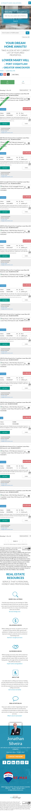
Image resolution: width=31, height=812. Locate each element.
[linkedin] (13, 762)
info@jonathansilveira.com (7, 132)
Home (2, 70)
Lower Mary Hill (10, 70)
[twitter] (9, 762)
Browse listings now (14, 611)
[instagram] (22, 762)
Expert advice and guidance (14, 663)
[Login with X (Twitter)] (8, 75)
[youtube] (18, 762)
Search (15, 21)
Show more (25, 37)
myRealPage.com (15, 798)
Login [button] (15, 74)
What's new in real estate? (14, 715)
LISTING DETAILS (5, 123)
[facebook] (4, 762)
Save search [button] (7, 82)
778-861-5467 (4, 131)
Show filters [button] (23, 82)
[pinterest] (27, 762)
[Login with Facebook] (1, 75)
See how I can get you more (14, 637)
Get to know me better (14, 689)
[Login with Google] (4, 75)
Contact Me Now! (15, 756)
